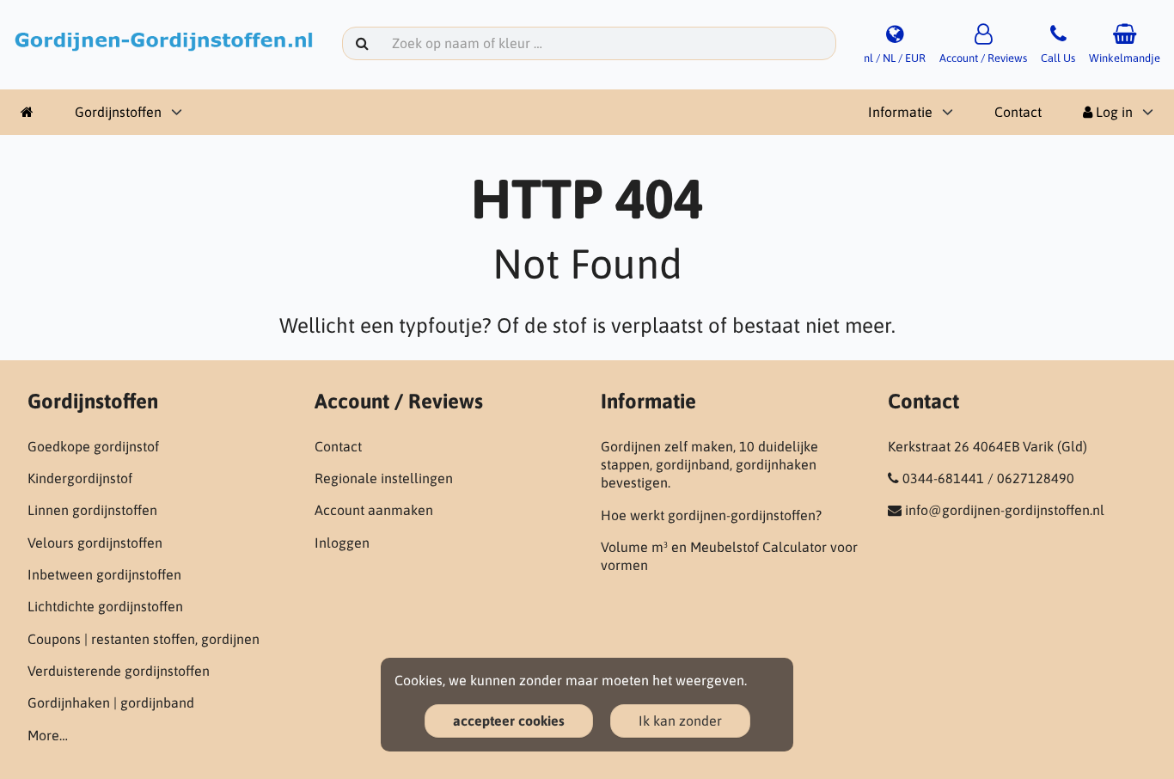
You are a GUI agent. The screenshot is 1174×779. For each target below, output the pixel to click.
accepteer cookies (509, 720)
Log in (1112, 112)
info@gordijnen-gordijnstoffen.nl (1004, 510)
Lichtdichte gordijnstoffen (105, 606)
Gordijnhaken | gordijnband (111, 702)
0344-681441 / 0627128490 (988, 478)
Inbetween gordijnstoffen (104, 574)
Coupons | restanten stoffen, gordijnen (144, 639)
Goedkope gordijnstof (93, 446)
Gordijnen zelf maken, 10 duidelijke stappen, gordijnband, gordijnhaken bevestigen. (709, 465)
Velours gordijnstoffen (95, 542)
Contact (1018, 112)
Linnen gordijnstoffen (92, 510)
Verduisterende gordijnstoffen (119, 670)
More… (48, 735)
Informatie (900, 112)
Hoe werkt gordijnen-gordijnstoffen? (711, 515)
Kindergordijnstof (80, 478)
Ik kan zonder (680, 720)
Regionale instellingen (384, 478)
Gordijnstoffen (118, 112)
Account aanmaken (374, 510)
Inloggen (342, 542)
